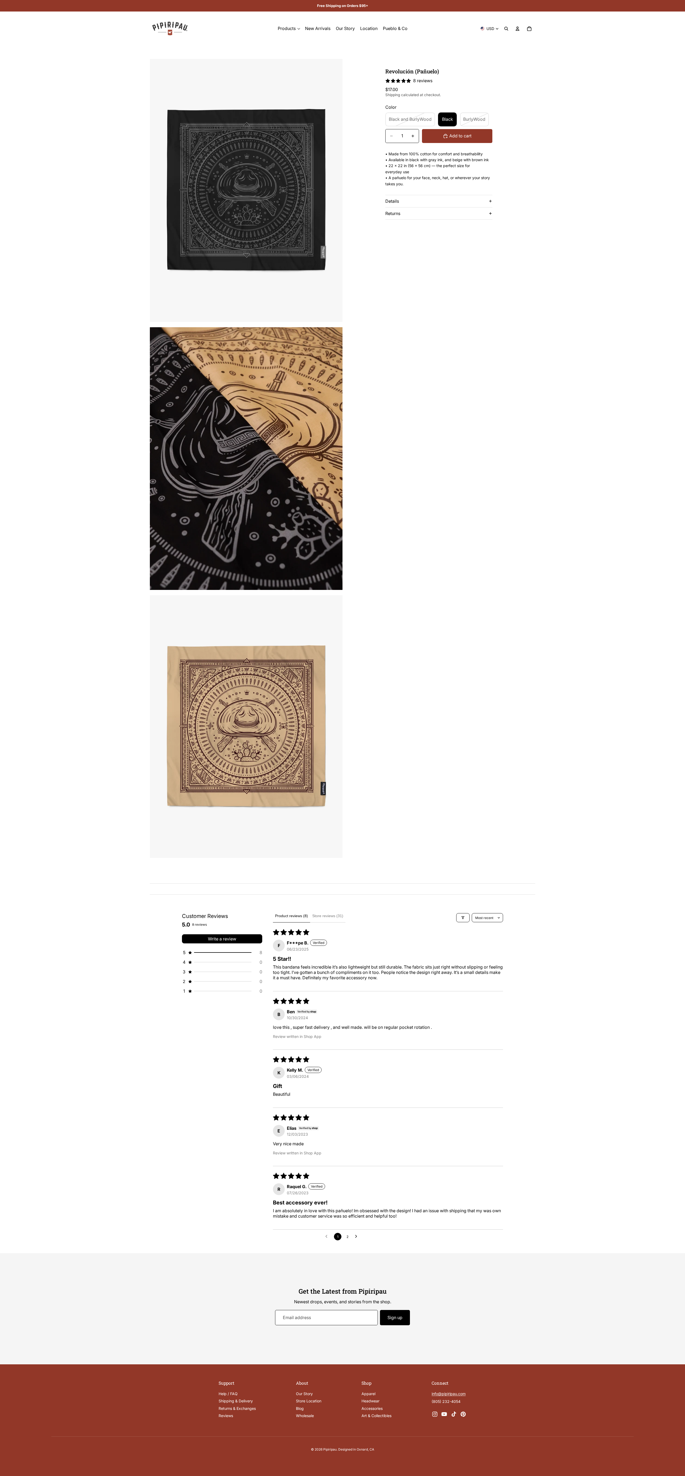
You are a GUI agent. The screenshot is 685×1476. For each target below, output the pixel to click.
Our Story (304, 1393)
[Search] (506, 29)
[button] (222, 952)
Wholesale (305, 1415)
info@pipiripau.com (449, 1393)
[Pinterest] (463, 1414)
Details (392, 201)
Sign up (394, 1317)
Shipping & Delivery (236, 1401)
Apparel (368, 1393)
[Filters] (463, 917)
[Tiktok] (454, 1414)
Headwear (370, 1401)
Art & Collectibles (376, 1415)
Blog (300, 1408)
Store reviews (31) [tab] (327, 916)
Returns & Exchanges (237, 1408)
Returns (392, 213)
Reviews (226, 1415)
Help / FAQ (228, 1393)
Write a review (222, 939)
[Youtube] (444, 1414)
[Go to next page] (357, 1236)
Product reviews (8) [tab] (291, 916)
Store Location (308, 1401)
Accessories (372, 1408)
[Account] (517, 29)
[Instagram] (435, 1414)
